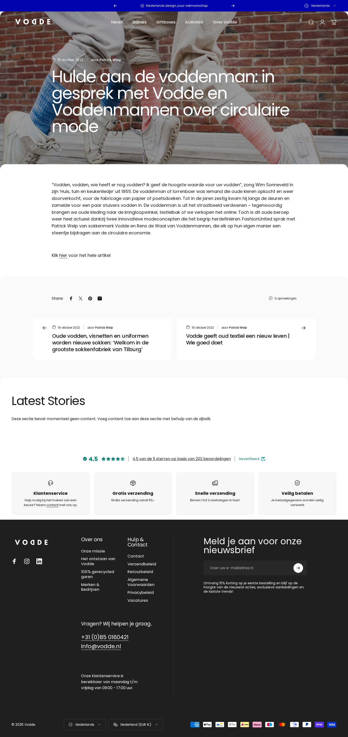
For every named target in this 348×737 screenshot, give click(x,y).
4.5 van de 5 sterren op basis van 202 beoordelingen (182, 458)
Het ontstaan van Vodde (98, 562)
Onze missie (93, 551)
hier (63, 255)
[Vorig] (115, 5)
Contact (135, 556)
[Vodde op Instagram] (27, 561)
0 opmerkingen (286, 298)
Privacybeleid (140, 592)
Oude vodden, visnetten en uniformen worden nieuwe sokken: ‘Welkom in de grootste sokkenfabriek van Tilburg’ (100, 342)
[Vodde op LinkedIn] (39, 561)
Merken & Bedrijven (90, 587)
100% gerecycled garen (97, 574)
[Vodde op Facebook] (14, 561)
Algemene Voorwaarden (141, 582)
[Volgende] (233, 5)
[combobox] (320, 5)
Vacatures (137, 600)
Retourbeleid (140, 571)
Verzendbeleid (141, 564)
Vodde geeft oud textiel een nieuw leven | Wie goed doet (238, 339)
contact (52, 505)
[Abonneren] (298, 568)
